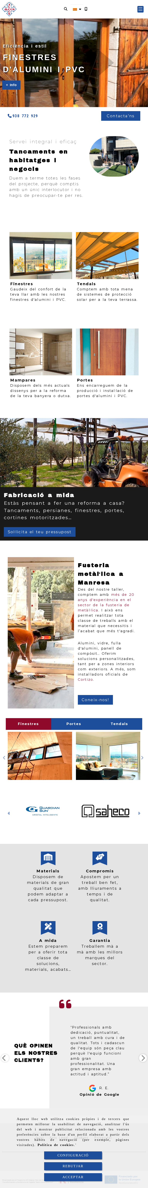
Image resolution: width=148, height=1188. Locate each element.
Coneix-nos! (95, 700)
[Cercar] (66, 9)
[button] (140, 9)
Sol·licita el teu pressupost (40, 532)
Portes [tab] (73, 724)
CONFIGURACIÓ (73, 1155)
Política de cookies (56, 1145)
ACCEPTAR (73, 1177)
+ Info (11, 85)
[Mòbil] (86, 9)
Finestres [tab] (28, 724)
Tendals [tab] (119, 724)
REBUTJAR (73, 1166)
